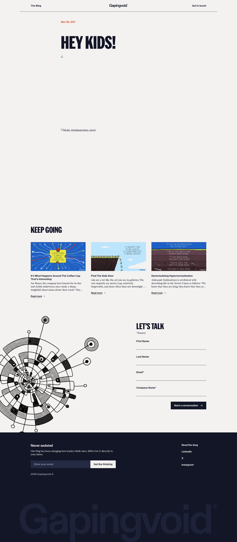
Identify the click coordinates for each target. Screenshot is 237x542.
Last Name (142, 356)
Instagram (188, 464)
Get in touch (199, 5)
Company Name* (146, 387)
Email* (140, 372)
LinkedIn (187, 451)
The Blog (36, 5)
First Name (142, 341)
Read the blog (190, 445)
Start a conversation (186, 405)
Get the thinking (103, 464)
